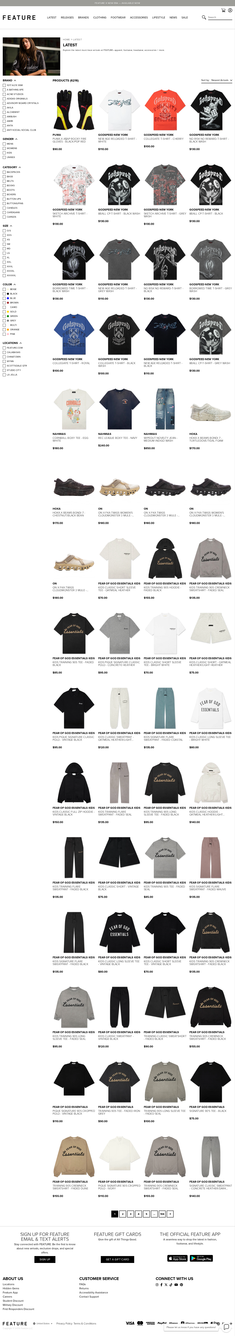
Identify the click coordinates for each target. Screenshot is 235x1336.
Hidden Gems (11, 1288)
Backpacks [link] (13, 172)
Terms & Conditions (84, 1323)
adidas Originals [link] (17, 98)
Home (66, 39)
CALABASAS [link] (13, 352)
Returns (84, 1288)
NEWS (173, 17)
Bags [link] (10, 176)
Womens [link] (12, 148)
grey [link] (13, 320)
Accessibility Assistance (93, 1292)
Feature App (10, 1292)
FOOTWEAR (118, 17)
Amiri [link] (10, 121)
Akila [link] (10, 107)
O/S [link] (9, 230)
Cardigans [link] (13, 212)
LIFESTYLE (158, 17)
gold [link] (13, 311)
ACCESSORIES (139, 17)
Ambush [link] (12, 116)
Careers (7, 1296)
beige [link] (13, 289)
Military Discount (13, 1305)
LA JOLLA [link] (12, 374)
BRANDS (83, 17)
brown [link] (14, 302)
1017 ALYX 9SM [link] (15, 85)
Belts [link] (10, 181)
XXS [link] (9, 235)
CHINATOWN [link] (13, 356)
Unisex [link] (11, 157)
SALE (184, 17)
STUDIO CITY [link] (14, 370)
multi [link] (13, 325)
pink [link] (12, 334)
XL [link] (8, 257)
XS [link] (8, 239)
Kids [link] (9, 152)
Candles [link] (12, 208)
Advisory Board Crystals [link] (23, 103)
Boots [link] (11, 190)
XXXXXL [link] (11, 275)
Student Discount (13, 1301)
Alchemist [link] (13, 112)
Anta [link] (10, 125)
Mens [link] (10, 143)
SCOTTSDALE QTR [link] (17, 365)
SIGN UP (45, 1259)
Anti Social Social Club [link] (21, 130)
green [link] (14, 316)
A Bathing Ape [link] (15, 89)
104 (162, 1214)
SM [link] (8, 244)
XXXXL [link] (10, 271)
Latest (77, 39)
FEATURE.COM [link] (15, 347)
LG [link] (8, 253)
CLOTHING (99, 17)
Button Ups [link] (14, 199)
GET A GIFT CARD (117, 1259)
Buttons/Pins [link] (15, 203)
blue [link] (13, 298)
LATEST (51, 17)
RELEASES (67, 17)
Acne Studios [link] (15, 94)
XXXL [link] (10, 266)
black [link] (13, 293)
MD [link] (8, 248)
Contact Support (89, 1296)
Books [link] (11, 185)
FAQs (82, 1284)
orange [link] (15, 329)
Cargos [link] (11, 217)
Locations (8, 1284)
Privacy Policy (64, 1323)
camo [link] (13, 307)
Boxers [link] (11, 194)
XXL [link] (9, 262)
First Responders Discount (18, 1309)
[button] (24, 81)
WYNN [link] (10, 361)
